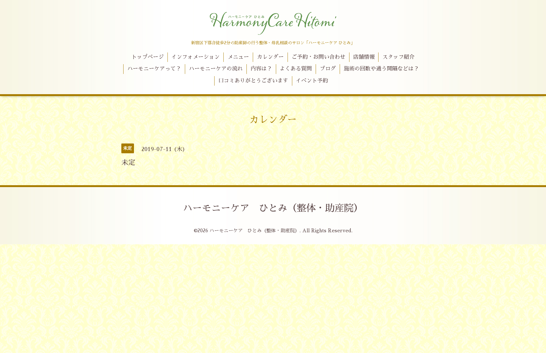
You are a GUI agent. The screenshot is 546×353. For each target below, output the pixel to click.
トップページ (147, 57)
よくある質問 (296, 68)
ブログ (328, 68)
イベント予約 (312, 80)
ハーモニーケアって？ (154, 68)
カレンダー (270, 57)
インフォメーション (195, 57)
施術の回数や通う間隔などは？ (381, 68)
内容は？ (261, 68)
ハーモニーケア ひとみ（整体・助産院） (273, 208)
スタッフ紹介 (398, 57)
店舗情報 (364, 57)
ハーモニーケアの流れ (216, 68)
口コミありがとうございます (253, 80)
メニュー (238, 57)
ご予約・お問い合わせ (318, 57)
